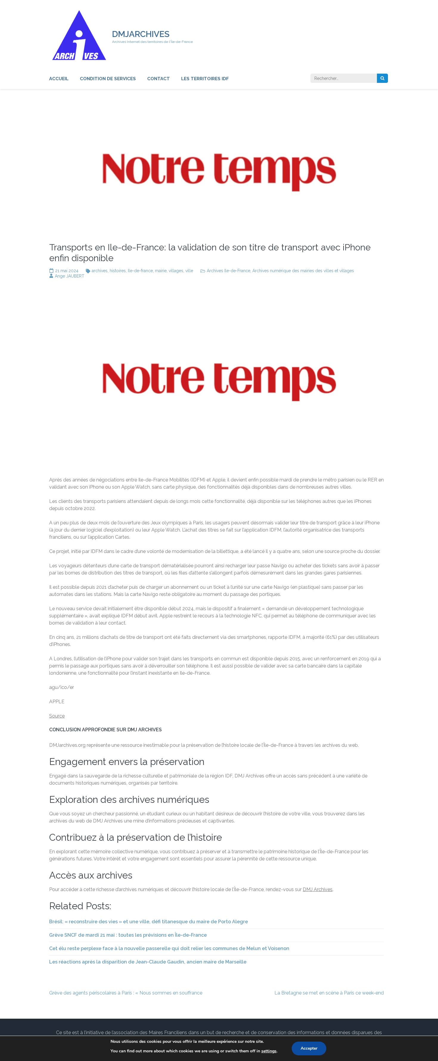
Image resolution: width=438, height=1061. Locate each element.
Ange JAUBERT (69, 276)
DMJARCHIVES (141, 34)
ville (189, 270)
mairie (161, 270)
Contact (158, 78)
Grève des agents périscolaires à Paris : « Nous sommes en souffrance (125, 993)
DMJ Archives (318, 889)
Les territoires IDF (205, 78)
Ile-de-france (140, 270)
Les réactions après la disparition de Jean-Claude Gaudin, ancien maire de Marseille (147, 962)
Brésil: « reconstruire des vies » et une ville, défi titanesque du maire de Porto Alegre (148, 921)
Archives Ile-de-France (228, 270)
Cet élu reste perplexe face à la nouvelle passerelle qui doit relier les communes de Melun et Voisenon (169, 948)
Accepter (309, 1048)
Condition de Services (108, 78)
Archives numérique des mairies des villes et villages (303, 270)
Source (57, 716)
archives (100, 270)
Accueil (59, 78)
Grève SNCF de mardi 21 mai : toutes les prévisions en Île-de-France (128, 935)
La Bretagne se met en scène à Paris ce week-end (329, 993)
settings (269, 1051)
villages (176, 270)
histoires (118, 270)
